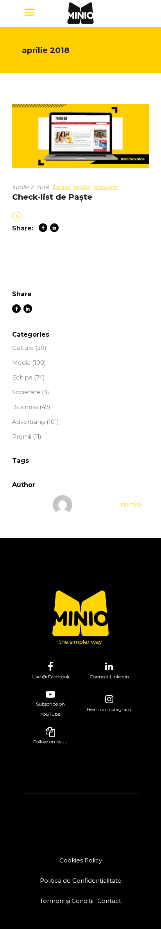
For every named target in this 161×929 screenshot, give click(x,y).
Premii (21, 436)
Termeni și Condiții (66, 900)
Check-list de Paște (52, 197)
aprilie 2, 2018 (30, 187)
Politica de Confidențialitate (81, 880)
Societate (26, 392)
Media (81, 187)
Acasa (62, 187)
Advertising (28, 421)
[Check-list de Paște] (80, 136)
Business (105, 187)
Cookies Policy (80, 860)
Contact (109, 900)
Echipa (22, 377)
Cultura (23, 347)
